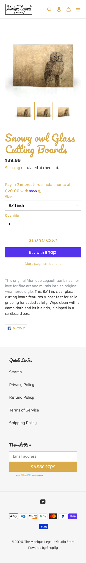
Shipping (12, 168)
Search (15, 372)
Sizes (9, 196)
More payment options (43, 263)
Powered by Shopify (43, 547)
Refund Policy (21, 397)
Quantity (12, 215)
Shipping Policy (23, 423)
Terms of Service (24, 410)
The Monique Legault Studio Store (49, 541)
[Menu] (78, 9)
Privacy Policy (21, 385)
